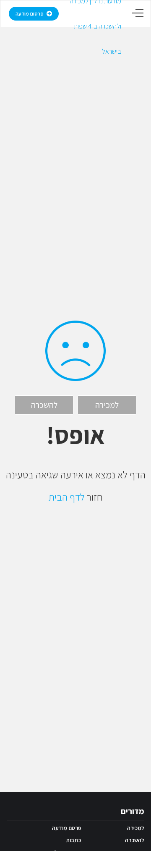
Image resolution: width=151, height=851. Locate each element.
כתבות (73, 840)
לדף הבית (67, 497)
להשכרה (134, 840)
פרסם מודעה (66, 828)
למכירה (135, 828)
